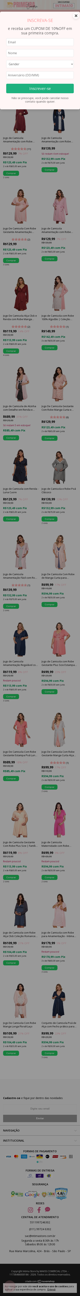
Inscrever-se (40, 88)
